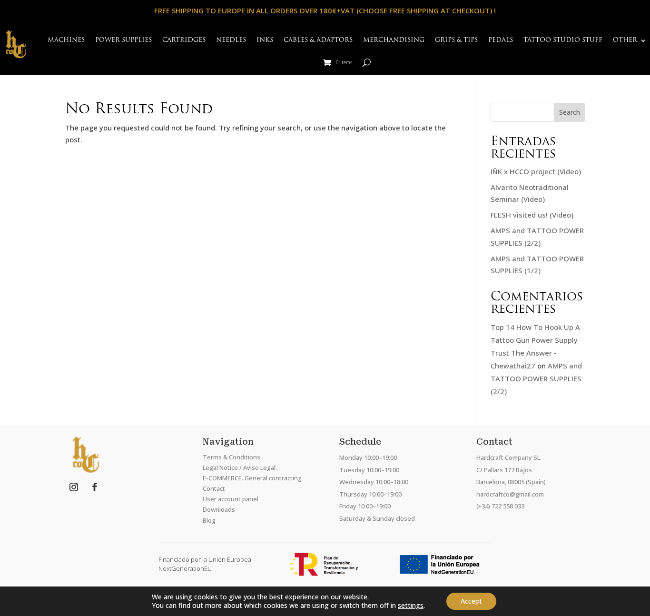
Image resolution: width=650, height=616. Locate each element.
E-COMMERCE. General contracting (252, 478)
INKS (264, 40)
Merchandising (393, 40)
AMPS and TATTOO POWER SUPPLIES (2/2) (536, 378)
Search (569, 112)
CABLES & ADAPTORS (318, 40)
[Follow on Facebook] (94, 487)
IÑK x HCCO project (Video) (536, 171)
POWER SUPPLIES (123, 40)
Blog (209, 520)
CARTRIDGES (184, 40)
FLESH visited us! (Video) (532, 214)
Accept (471, 601)
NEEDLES (231, 40)
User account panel (230, 499)
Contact (214, 488)
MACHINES (66, 40)
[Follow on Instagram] (73, 487)
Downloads (219, 509)
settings (410, 605)
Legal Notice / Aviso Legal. (240, 467)
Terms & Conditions (231, 457)
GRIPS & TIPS (456, 40)
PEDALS (500, 40)
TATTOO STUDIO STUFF (562, 40)
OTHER (625, 40)
